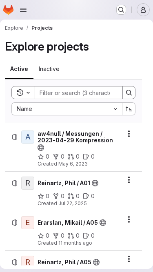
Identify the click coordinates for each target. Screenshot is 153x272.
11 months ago (75, 243)
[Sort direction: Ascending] (128, 108)
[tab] (19, 69)
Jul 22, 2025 (72, 203)
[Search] (128, 92)
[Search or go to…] (121, 10)
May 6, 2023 (73, 164)
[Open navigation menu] (23, 9)
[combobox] (66, 108)
